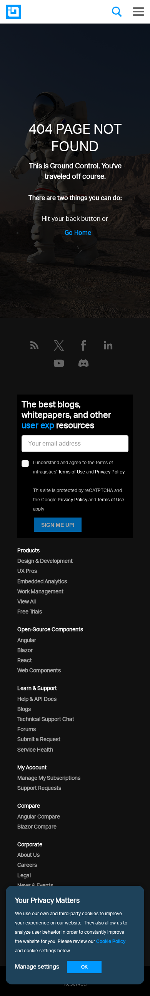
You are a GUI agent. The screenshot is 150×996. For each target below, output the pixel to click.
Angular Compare (38, 816)
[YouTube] (59, 363)
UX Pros (27, 570)
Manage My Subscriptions (48, 777)
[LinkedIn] (108, 345)
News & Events (35, 885)
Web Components (39, 670)
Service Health (35, 749)
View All (26, 601)
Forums (26, 729)
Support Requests (39, 787)
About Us (28, 854)
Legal (24, 875)
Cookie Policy (110, 941)
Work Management (40, 591)
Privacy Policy (110, 472)
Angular (26, 640)
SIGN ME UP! (58, 525)
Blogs (24, 709)
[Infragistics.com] (44, 12)
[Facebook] (83, 345)
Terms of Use (71, 472)
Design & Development (45, 560)
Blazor (25, 650)
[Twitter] (59, 345)
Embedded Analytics (42, 581)
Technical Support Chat (45, 719)
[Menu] (138, 11)
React (24, 660)
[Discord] (83, 363)
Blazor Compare (37, 826)
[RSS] (34, 345)
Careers (27, 864)
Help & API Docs (37, 698)
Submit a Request (38, 739)
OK (84, 967)
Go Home (78, 232)
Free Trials (29, 611)
